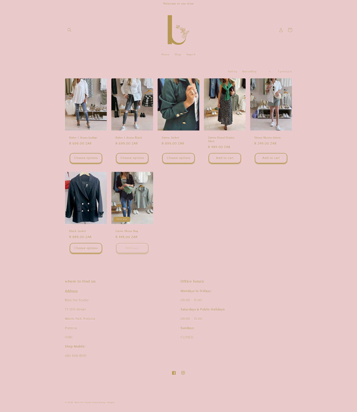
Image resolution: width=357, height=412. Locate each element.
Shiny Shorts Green (267, 138)
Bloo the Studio (83, 402)
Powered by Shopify (103, 402)
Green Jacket (170, 138)
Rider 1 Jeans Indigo (83, 138)
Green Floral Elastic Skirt (221, 139)
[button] (69, 30)
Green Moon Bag (126, 231)
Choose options (86, 158)
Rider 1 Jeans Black (128, 138)
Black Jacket (77, 231)
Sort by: (233, 71)
